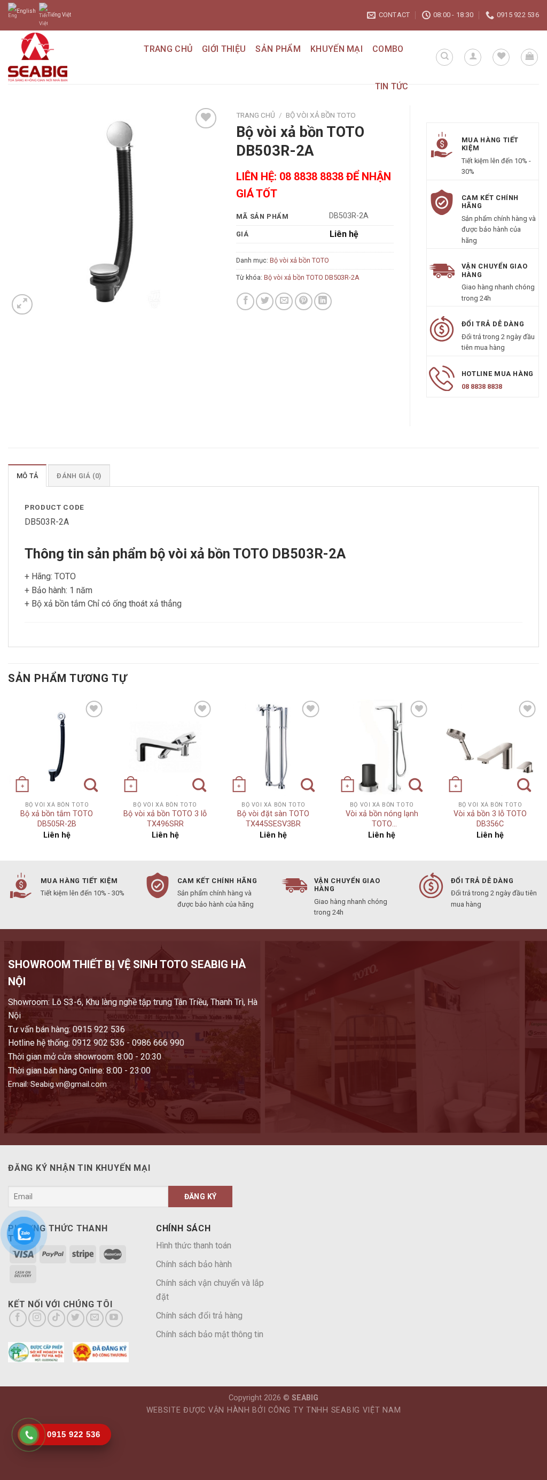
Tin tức (392, 86)
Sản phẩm (278, 49)
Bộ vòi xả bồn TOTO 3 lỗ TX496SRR (165, 819)
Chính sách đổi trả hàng (199, 1315)
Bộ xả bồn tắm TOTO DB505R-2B (56, 819)
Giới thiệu (224, 49)
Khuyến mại (336, 49)
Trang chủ (168, 49)
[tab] (27, 475)
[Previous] (9, 778)
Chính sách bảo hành (194, 1264)
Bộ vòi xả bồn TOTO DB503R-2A (312, 277)
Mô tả (27, 476)
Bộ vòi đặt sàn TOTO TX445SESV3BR (273, 819)
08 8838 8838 (482, 386)
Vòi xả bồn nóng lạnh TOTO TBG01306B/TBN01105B (382, 820)
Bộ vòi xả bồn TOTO (321, 115)
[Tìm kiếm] (444, 57)
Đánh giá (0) (79, 476)
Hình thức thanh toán (193, 1245)
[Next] (538, 778)
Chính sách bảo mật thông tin (209, 1334)
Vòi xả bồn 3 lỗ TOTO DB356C (490, 819)
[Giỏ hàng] (529, 57)
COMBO (388, 49)
